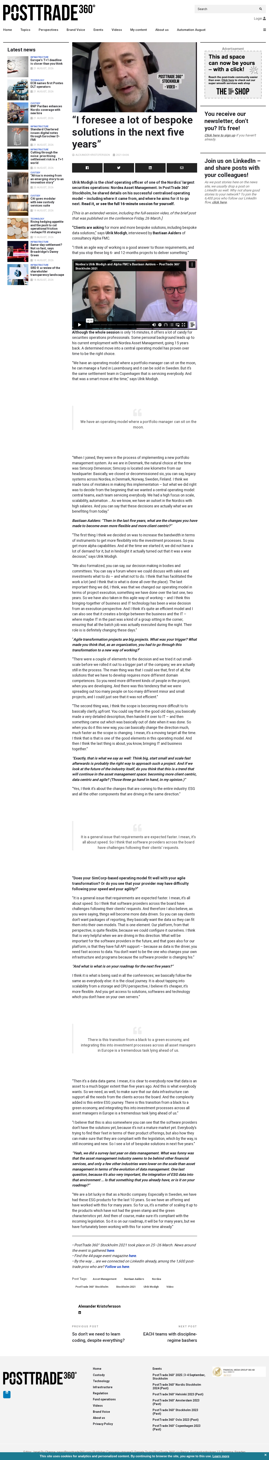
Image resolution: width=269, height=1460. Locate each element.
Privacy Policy (103, 1424)
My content (138, 30)
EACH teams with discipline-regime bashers (170, 1334)
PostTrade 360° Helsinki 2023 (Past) (178, 1394)
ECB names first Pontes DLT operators (46, 84)
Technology (101, 1381)
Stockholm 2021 (126, 1286)
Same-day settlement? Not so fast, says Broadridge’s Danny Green (46, 250)
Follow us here (117, 1267)
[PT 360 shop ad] (233, 74)
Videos (117, 30)
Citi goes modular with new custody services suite (43, 202)
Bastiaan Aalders (134, 1279)
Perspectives (48, 30)
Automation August (191, 30)
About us (162, 30)
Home (7, 30)
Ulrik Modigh (151, 1286)
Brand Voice (76, 30)
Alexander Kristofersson (92, 155)
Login (258, 19)
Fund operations (104, 1399)
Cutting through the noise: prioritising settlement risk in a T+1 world (46, 158)
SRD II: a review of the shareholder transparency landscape (47, 271)
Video (170, 1286)
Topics (25, 30)
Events (98, 30)
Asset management (104, 1279)
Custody (99, 1375)
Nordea (156, 1279)
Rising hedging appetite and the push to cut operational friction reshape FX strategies (46, 227)
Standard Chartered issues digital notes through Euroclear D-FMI (45, 134)
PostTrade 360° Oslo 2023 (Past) (176, 1419)
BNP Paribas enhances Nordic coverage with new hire (46, 110)
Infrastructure (102, 1387)
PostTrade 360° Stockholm (91, 1286)
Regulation (100, 1393)
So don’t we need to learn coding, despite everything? (98, 1334)
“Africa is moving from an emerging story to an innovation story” (47, 179)
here (110, 1250)
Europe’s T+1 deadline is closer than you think (46, 61)
